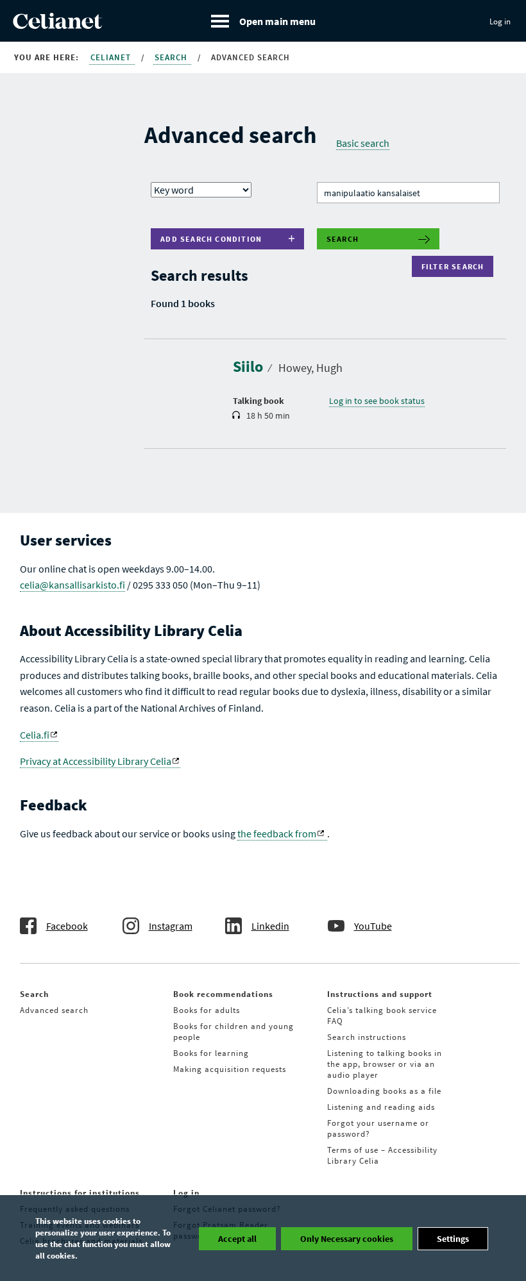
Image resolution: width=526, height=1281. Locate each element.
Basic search (362, 143)
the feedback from (276, 833)
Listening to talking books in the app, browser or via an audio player (384, 1064)
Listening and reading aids (381, 1106)
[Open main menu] (263, 21)
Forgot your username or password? (378, 1128)
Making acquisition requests (229, 1069)
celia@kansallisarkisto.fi (72, 584)
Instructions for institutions (80, 1192)
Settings (453, 1238)
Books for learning (211, 1053)
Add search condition (211, 239)
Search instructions (366, 1037)
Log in (500, 21)
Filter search (455, 266)
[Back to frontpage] (57, 25)
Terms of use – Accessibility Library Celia (382, 1155)
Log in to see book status (377, 400)
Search (172, 57)
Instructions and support (379, 994)
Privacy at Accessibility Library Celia (95, 761)
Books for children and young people (233, 1031)
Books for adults (206, 1010)
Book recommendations (223, 994)
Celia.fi (34, 734)
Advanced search (54, 1010)
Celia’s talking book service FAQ (382, 1015)
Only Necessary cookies (346, 1238)
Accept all (237, 1238)
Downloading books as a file (384, 1090)
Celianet (111, 57)
